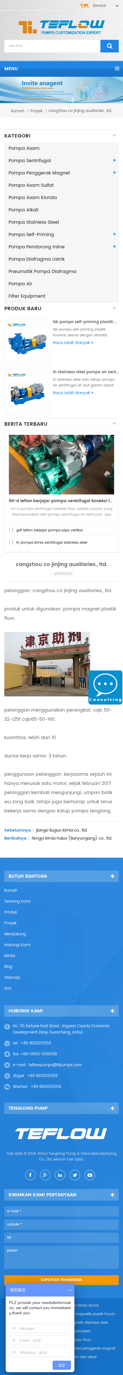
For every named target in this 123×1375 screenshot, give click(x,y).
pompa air (20, 284)
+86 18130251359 (36, 1043)
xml (7, 989)
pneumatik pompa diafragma (42, 271)
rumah (17, 111)
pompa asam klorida (33, 197)
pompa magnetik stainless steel (81, 1322)
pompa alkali (23, 210)
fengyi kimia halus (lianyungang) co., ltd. (72, 838)
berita (9, 956)
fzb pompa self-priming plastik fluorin (86, 322)
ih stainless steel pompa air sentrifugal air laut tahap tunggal (86, 372)
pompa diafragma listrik (37, 259)
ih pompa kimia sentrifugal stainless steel (51, 542)
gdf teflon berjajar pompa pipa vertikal (49, 530)
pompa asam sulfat (31, 185)
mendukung (15, 934)
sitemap (12, 978)
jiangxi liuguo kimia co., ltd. (62, 830)
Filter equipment (27, 296)
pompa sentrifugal (30, 160)
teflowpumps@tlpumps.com (55, 1065)
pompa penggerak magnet (39, 173)
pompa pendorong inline (37, 247)
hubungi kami (17, 945)
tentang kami (17, 902)
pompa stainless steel (34, 222)
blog (8, 967)
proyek (36, 111)
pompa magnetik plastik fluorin (88, 1314)
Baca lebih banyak (71, 343)
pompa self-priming (31, 234)
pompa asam (24, 148)
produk (10, 913)
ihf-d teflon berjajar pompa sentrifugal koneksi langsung (61, 501)
